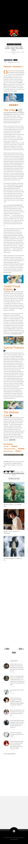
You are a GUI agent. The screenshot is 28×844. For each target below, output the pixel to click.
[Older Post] (19, 650)
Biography (18, 44)
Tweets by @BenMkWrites (9, 753)
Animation (10, 44)
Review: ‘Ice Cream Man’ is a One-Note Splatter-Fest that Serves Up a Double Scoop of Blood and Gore (17, 713)
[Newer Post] (9, 650)
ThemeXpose (14, 842)
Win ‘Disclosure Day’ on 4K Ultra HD (17, 690)
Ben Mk (13, 440)
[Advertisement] (14, 14)
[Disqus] (14, 586)
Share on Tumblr (8, 60)
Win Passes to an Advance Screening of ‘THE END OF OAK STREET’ (16, 734)
